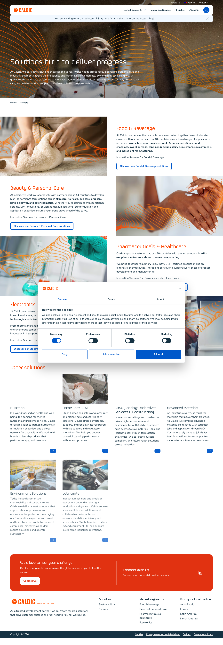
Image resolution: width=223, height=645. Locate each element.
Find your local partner (196, 599)
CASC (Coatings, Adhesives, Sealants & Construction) (136, 410)
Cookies (139, 634)
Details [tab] (112, 299)
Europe (184, 609)
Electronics (145, 622)
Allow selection (111, 354)
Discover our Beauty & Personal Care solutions (42, 226)
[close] (207, 19)
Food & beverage (149, 604)
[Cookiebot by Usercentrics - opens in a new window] (167, 288)
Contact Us (174, 2)
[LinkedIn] (200, 572)
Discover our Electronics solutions (34, 349)
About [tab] (160, 299)
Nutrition (17, 408)
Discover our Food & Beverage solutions (144, 166)
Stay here (103, 18)
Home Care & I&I (75, 408)
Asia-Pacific (187, 604)
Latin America (188, 614)
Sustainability (107, 604)
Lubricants (71, 493)
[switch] (93, 340)
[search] (206, 10)
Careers (103, 609)
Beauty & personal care (153, 609)
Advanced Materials (182, 408)
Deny (65, 354)
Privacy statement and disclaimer (163, 634)
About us (105, 599)
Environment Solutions (28, 493)
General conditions (203, 634)
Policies (187, 634)
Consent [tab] (62, 299)
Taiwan (191, 2)
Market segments (151, 599)
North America (189, 618)
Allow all (158, 354)
